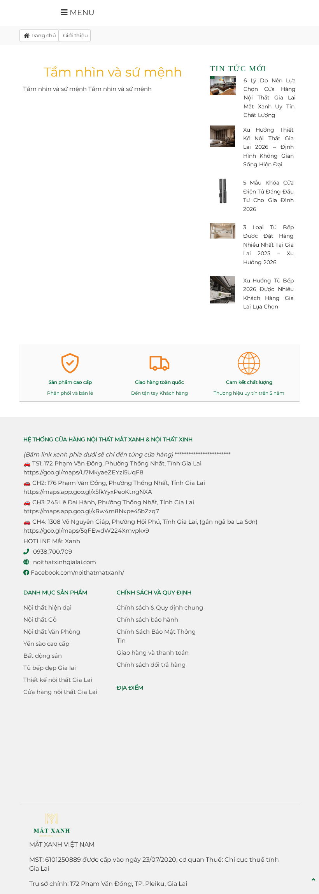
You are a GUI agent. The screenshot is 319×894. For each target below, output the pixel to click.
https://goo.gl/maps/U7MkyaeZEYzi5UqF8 (83, 472)
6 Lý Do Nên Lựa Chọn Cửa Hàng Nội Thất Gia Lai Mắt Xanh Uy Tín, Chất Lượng (270, 98)
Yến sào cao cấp (46, 643)
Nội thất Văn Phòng (51, 631)
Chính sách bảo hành (147, 619)
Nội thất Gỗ (39, 619)
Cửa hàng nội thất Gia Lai (60, 691)
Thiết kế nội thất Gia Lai (57, 679)
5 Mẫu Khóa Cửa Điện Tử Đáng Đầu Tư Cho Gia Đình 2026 (268, 195)
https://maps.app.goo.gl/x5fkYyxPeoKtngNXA (87, 491)
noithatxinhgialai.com (64, 562)
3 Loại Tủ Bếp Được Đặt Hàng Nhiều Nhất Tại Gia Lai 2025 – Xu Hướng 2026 (268, 245)
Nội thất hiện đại (47, 607)
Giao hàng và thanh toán (153, 652)
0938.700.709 (52, 551)
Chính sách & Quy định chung (160, 607)
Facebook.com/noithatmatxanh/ (76, 572)
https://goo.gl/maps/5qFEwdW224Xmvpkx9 (86, 530)
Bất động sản (42, 655)
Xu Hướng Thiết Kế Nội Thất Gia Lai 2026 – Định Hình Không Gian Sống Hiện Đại (268, 147)
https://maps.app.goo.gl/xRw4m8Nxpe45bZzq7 (91, 511)
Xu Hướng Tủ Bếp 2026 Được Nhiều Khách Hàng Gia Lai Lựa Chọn (268, 293)
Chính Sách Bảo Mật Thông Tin (156, 636)
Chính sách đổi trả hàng (151, 664)
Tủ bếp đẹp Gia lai (49, 667)
